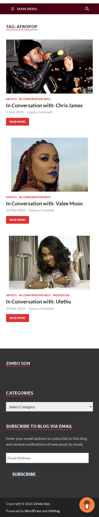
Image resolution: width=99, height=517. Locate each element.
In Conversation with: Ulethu (38, 301)
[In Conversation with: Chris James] (49, 67)
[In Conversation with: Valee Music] (49, 165)
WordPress (33, 511)
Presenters (61, 295)
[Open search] (87, 8)
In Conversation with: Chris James (44, 105)
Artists (11, 99)
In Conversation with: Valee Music (44, 203)
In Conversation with (34, 99)
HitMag (54, 511)
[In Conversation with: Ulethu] (49, 263)
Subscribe (24, 474)
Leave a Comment (39, 112)
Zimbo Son (18, 363)
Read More (15, 120)
